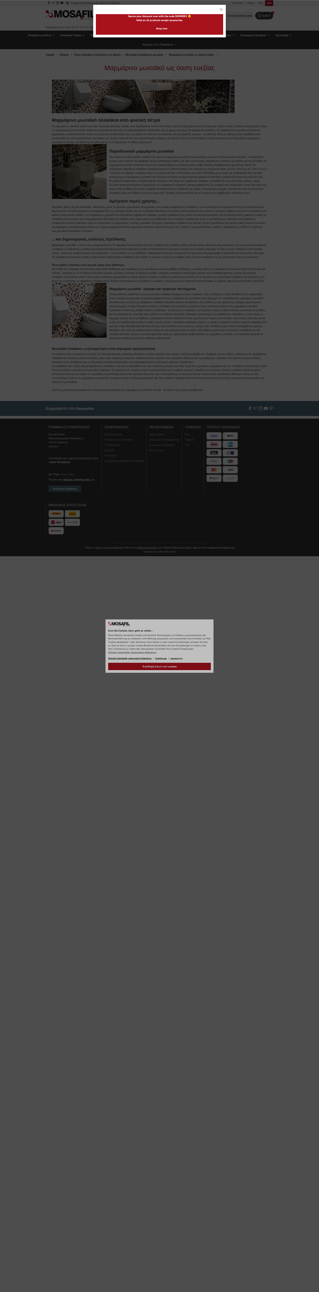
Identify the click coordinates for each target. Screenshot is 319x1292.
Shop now (161, 28)
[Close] (221, 9)
